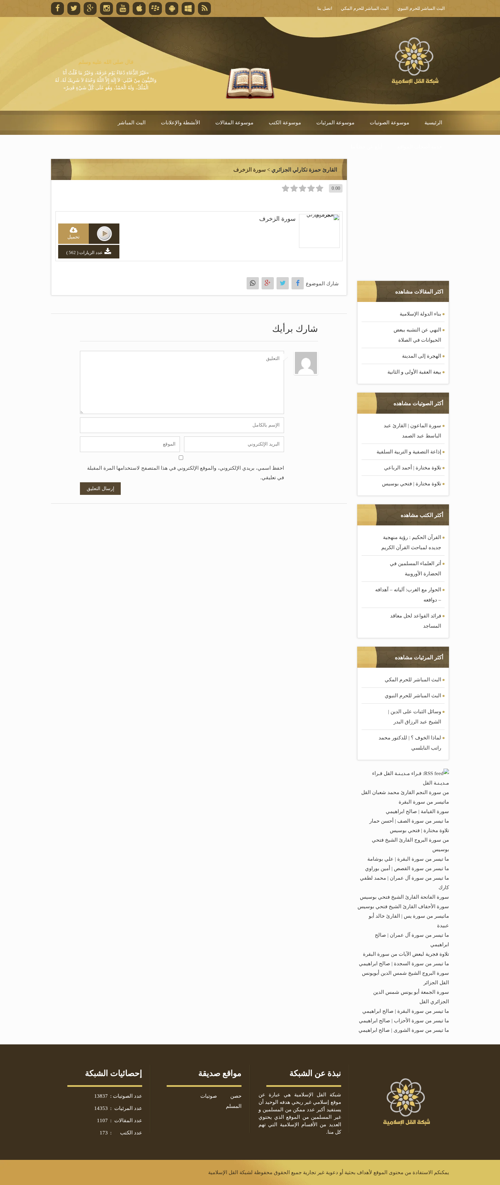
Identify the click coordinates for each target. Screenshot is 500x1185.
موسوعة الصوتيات (389, 122)
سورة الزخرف (277, 218)
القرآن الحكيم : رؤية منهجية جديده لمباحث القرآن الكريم (411, 542)
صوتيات (208, 1096)
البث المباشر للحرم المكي (413, 679)
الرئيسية (433, 122)
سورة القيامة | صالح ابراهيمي (417, 811)
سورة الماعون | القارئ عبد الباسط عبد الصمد (412, 430)
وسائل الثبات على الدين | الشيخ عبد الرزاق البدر (414, 716)
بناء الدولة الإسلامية (420, 314)
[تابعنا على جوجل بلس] (90, 8)
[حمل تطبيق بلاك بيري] (155, 8)
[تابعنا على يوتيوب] (122, 8)
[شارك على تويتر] (283, 283)
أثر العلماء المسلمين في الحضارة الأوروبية (415, 568)
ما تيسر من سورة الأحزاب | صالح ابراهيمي (404, 1020)
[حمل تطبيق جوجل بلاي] (171, 8)
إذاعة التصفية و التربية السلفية (409, 451)
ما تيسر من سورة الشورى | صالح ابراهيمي (404, 1030)
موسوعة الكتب (285, 122)
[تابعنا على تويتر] (73, 8)
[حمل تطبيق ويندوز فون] (188, 8)
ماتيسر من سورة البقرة (424, 802)
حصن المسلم (233, 1101)
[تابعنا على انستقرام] (106, 8)
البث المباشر (132, 122)
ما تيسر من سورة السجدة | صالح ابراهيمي (404, 963)
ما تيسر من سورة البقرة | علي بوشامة (408, 859)
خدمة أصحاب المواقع (419, 146)
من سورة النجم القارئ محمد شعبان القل (405, 792)
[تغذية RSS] (204, 8)
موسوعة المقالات (234, 122)
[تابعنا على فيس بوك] (57, 8)
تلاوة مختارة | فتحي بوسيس (411, 483)
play (104, 233)
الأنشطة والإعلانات (180, 122)
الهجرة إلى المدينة (421, 356)
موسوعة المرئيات (335, 122)
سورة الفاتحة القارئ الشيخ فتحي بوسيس (404, 897)
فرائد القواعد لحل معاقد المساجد (415, 621)
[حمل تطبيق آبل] (139, 8)
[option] (106, 75)
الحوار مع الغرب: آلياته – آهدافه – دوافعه (408, 595)
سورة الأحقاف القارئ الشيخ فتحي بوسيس (403, 906)
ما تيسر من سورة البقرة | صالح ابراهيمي (405, 1011)
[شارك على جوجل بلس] (268, 283)
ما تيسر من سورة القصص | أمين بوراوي (407, 868)
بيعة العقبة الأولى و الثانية (414, 372)
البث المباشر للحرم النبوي (413, 695)
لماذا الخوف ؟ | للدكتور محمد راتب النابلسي (410, 743)
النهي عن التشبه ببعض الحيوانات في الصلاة (417, 335)
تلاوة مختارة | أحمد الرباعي (412, 467)
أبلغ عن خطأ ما (366, 146)
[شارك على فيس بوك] (297, 283)
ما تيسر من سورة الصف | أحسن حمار (409, 821)
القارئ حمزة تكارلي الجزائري (304, 170)
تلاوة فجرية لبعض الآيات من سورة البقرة (406, 954)
